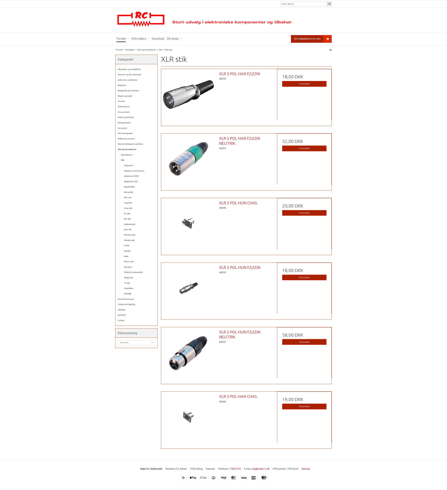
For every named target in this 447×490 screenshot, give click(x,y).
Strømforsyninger (126, 299)
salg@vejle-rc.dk (260, 468)
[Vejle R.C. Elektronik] (223, 20)
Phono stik (129, 261)
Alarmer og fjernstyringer (129, 74)
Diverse (121, 101)
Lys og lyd (122, 128)
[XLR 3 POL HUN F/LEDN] (188, 290)
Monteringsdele (125, 133)
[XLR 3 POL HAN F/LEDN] (188, 96)
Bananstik (128, 192)
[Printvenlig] (330, 49)
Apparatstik (129, 186)
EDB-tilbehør (124, 106)
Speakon (128, 267)
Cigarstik (128, 202)
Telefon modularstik (133, 272)
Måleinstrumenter (126, 138)
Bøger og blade (125, 96)
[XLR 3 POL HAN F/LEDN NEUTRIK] (188, 160)
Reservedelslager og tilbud (130, 144)
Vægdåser (128, 288)
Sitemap (305, 468)
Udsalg (121, 320)
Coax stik (128, 208)
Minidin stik (129, 240)
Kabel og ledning (126, 117)
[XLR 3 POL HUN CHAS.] (188, 225)
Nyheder (122, 315)
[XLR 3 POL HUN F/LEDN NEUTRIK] (188, 354)
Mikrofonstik (129, 234)
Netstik (127, 251)
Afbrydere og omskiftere (129, 69)
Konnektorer (127, 154)
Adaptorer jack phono (134, 170)
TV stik (127, 283)
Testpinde (128, 277)
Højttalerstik (129, 224)
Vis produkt (304, 83)
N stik (126, 245)
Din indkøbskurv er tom (307, 38)
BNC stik (127, 197)
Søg (329, 3)
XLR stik (127, 293)
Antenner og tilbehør (127, 80)
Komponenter (124, 122)
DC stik (127, 213)
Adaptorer (128, 165)
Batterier (122, 85)
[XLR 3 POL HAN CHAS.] (188, 419)
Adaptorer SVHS (131, 176)
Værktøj (121, 309)
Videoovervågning (126, 304)
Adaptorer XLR (131, 181)
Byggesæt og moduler (128, 90)
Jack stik (127, 229)
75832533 (235, 468)
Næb (126, 256)
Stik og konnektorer (127, 149)
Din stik (127, 218)
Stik (122, 160)
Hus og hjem (124, 112)
